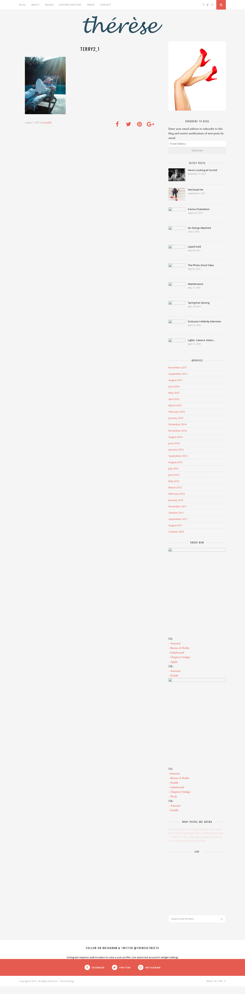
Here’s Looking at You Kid (202, 170)
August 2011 (175, 525)
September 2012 (177, 456)
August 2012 (175, 462)
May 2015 (173, 392)
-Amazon (174, 774)
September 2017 (177, 374)
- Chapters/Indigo (179, 657)
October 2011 (176, 512)
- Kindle (173, 676)
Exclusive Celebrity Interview (204, 321)
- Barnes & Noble (178, 648)
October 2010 (176, 531)
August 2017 (175, 380)
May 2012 (173, 481)
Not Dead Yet (195, 189)
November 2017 (177, 367)
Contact (105, 4)
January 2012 (175, 500)
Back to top (215, 981)
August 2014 (175, 437)
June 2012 (174, 475)
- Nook (172, 796)
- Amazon (174, 643)
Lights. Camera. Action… (201, 340)
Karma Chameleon (199, 209)
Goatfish (47, 122)
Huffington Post (70, 4)
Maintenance (195, 284)
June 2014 (174, 443)
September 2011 (177, 519)
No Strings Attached (199, 228)
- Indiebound (176, 653)
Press (90, 4)
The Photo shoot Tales (201, 265)
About (35, 4)
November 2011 (177, 506)
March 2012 (175, 487)
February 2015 (176, 411)
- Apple (173, 662)
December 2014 (177, 424)
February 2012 (176, 493)
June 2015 (174, 386)
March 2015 (175, 405)
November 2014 (177, 430)
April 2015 (174, 399)
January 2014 (175, 449)
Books (49, 4)
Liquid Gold (194, 246)
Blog (22, 4)
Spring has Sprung (198, 302)
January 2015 (175, 418)
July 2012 (173, 468)
